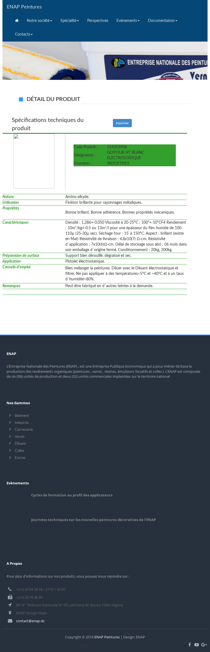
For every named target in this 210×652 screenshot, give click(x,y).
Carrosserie (24, 430)
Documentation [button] (161, 21)
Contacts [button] (22, 34)
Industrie (22, 423)
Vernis (20, 437)
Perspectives (97, 21)
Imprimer (122, 123)
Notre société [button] (38, 21)
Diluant (20, 444)
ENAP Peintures (24, 7)
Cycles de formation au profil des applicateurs (71, 495)
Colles (19, 451)
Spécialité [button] (68, 21)
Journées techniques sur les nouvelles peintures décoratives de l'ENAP (93, 519)
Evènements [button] (126, 21)
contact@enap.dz (30, 620)
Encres (20, 458)
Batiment (22, 416)
